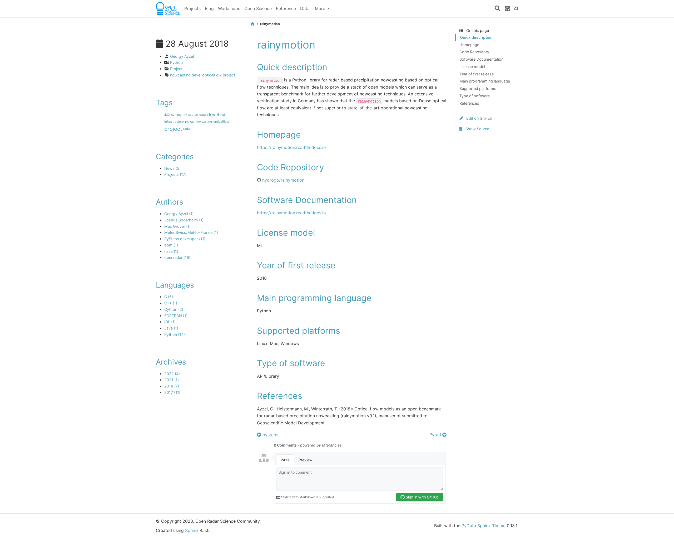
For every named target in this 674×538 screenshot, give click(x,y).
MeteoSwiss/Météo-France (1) (191, 232)
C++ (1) (170, 303)
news (189, 122)
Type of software (474, 96)
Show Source (476, 129)
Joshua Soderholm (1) (184, 220)
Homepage (469, 44)
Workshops (229, 8)
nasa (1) (171, 251)
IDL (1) (170, 321)
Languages (175, 284)
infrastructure (174, 121)
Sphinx (192, 530)
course (193, 115)
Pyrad (435, 434)
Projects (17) (175, 174)
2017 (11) (172, 392)
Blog (209, 8)
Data (305, 8)
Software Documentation (481, 59)
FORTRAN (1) (175, 315)
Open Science (258, 8)
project (229, 75)
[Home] (252, 24)
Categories (175, 156)
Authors (169, 201)
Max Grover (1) (177, 226)
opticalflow (212, 75)
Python (176, 62)
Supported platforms (477, 88)
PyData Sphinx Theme (484, 525)
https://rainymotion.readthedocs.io (291, 147)
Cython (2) (173, 309)
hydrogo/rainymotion (283, 180)
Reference (286, 8)
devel (196, 75)
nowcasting (180, 75)
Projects (192, 8)
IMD (167, 115)
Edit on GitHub (478, 118)
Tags (164, 102)
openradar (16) (177, 257)
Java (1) (171, 328)
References (469, 103)
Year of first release (476, 74)
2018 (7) (171, 386)
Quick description (476, 37)
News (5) (172, 168)
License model (472, 66)
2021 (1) (171, 379)
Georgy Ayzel (182, 56)
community (179, 115)
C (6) (168, 296)
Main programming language (484, 81)
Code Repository (474, 52)
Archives (171, 361)
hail (223, 115)
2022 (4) (172, 373)
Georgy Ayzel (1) (179, 213)
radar (187, 128)
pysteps (269, 434)
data (202, 115)
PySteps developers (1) (184, 238)
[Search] (497, 9)
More (320, 8)
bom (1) (171, 245)
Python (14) (174, 334)
